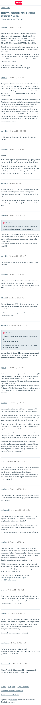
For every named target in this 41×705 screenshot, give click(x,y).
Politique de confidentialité (10, 695)
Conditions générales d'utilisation (12, 691)
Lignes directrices (23, 687)
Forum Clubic (5, 8)
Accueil (3, 687)
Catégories (11, 687)
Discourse (13, 700)
